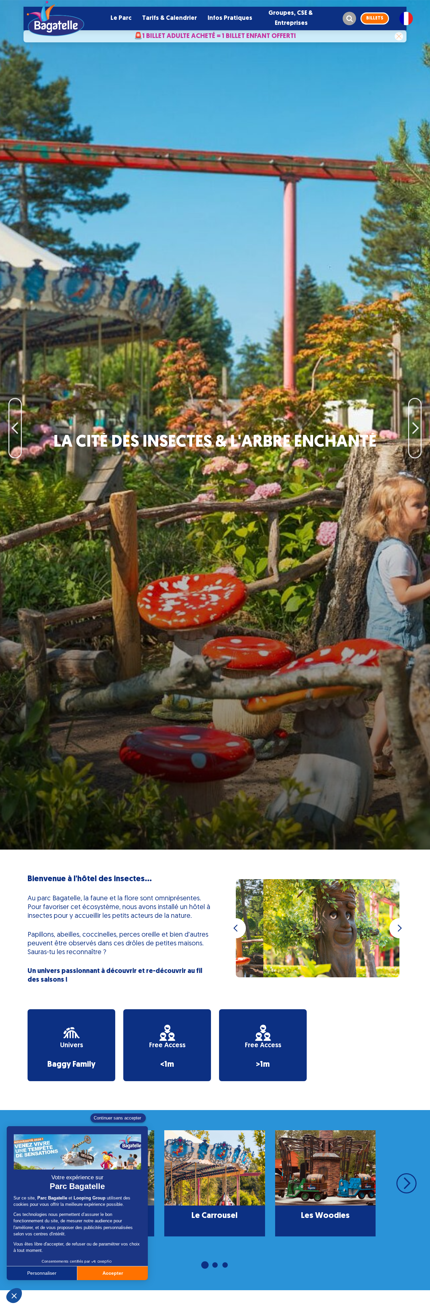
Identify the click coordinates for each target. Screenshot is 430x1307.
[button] (121, 18)
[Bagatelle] (55, 18)
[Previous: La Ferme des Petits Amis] (15, 408)
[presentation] (236, 928)
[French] (406, 18)
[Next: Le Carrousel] (415, 408)
